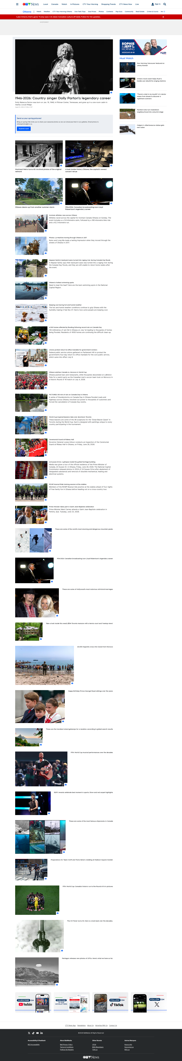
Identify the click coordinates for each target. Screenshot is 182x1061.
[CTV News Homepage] (31, 4)
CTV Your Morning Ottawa (62, 11)
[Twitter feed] (29, 1033)
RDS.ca (127, 1049)
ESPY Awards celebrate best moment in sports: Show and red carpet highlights (83, 792)
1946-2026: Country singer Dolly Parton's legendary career (63, 98)
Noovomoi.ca (129, 1047)
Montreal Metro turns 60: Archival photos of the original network (38, 170)
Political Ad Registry (67, 1049)
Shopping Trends (108, 4)
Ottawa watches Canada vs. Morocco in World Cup (68, 372)
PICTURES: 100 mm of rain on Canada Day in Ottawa (68, 394)
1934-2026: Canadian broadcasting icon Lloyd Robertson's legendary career (84, 208)
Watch (64, 4)
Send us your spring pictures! (29, 118)
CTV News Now (125, 4)
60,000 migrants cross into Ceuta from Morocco (95, 647)
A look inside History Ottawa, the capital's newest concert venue (86, 170)
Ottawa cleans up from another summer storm (34, 207)
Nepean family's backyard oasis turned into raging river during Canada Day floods (79, 260)
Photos (101, 11)
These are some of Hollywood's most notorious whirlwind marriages (87, 589)
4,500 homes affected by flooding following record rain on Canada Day (75, 327)
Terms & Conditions (66, 1047)
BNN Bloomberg (97, 1047)
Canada (54, 4)
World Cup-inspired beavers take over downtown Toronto (70, 417)
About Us (90, 1025)
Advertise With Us (101, 1025)
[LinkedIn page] (41, 1033)
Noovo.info (128, 1044)
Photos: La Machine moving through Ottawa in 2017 (68, 237)
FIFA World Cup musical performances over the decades (92, 752)
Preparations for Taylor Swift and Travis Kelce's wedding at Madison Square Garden (82, 860)
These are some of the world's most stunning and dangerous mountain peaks (84, 529)
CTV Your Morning (90, 4)
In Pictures (74, 4)
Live (137, 4)
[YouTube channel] (37, 1033)
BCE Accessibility (34, 1044)
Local (45, 4)
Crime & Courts (152, 11)
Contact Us (113, 1025)
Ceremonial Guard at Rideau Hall (61, 439)
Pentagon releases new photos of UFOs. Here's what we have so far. (87, 958)
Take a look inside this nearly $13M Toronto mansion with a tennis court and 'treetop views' (79, 623)
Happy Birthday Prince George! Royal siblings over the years (90, 691)
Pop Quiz (119, 11)
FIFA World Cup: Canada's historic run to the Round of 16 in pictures (88, 886)
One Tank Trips (80, 11)
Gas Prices (92, 11)
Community (129, 11)
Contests (109, 11)
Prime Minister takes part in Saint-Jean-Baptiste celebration (71, 507)
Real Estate (140, 11)
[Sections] (17, 4)
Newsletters (81, 1025)
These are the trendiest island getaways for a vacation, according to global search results (79, 729)
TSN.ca (94, 1049)
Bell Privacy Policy (66, 1044)
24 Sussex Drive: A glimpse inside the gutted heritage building (72, 462)
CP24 (94, 1044)
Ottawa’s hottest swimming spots (61, 282)
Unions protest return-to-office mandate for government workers (73, 350)
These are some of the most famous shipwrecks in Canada (91, 821)
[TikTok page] (33, 1033)
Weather (47, 11)
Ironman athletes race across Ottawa (63, 215)
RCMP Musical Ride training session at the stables (67, 484)
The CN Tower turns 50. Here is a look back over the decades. (90, 921)
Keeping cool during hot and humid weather (65, 305)
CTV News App (70, 1025)
